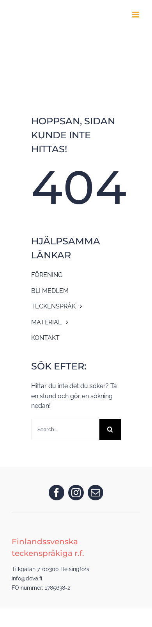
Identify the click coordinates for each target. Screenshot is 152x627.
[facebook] (56, 492)
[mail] (95, 492)
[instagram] (76, 492)
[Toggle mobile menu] (136, 14)
